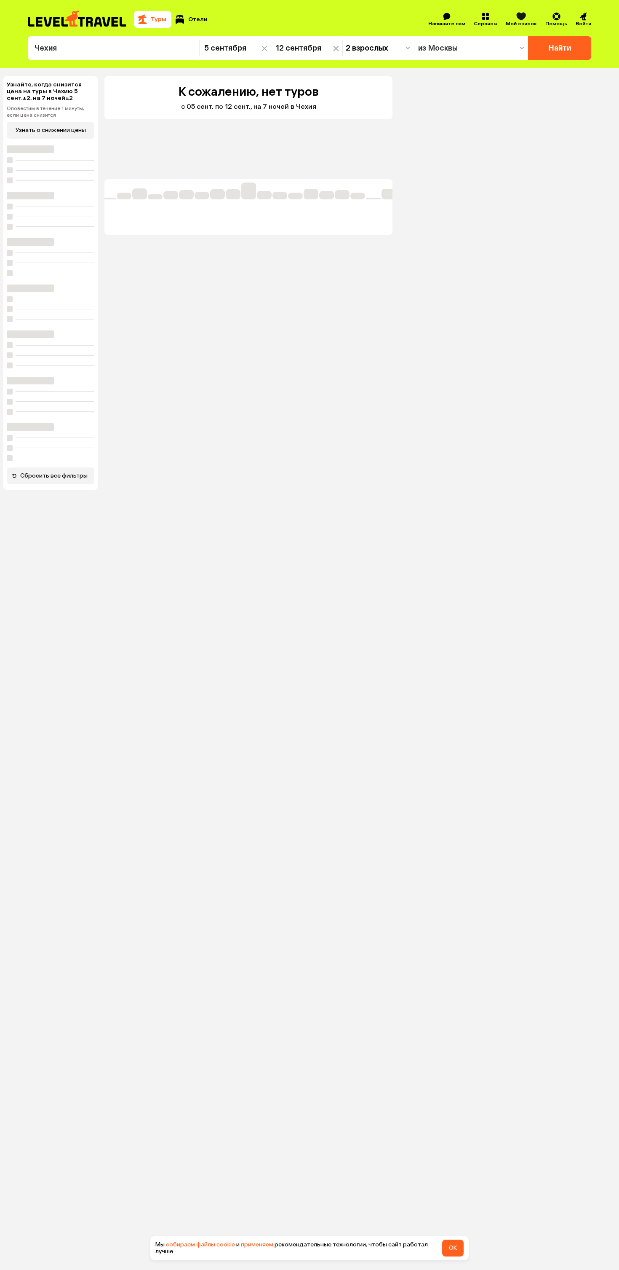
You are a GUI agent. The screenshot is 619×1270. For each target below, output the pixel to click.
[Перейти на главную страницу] (77, 19)
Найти (560, 48)
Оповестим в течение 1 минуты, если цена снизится (45, 111)
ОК (453, 1247)
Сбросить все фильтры (54, 475)
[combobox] (113, 48)
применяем (257, 1244)
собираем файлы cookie (200, 1244)
